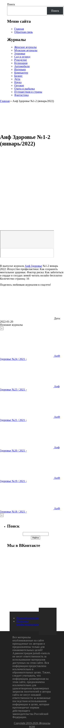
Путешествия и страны (28, 91)
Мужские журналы (25, 50)
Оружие (19, 85)
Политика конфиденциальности (29, 623)
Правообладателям (27, 618)
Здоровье (19, 53)
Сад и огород (22, 56)
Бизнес (18, 75)
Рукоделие (20, 59)
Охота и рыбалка (24, 88)
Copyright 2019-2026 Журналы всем (32, 725)
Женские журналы (25, 47)
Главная (19, 28)
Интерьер (20, 69)
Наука (18, 82)
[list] (32, 421)
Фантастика (21, 95)
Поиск (11, 4)
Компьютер (21, 72)
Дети (17, 79)
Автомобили (22, 66)
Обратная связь (23, 32)
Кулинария (20, 63)
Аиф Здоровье (33, 265)
